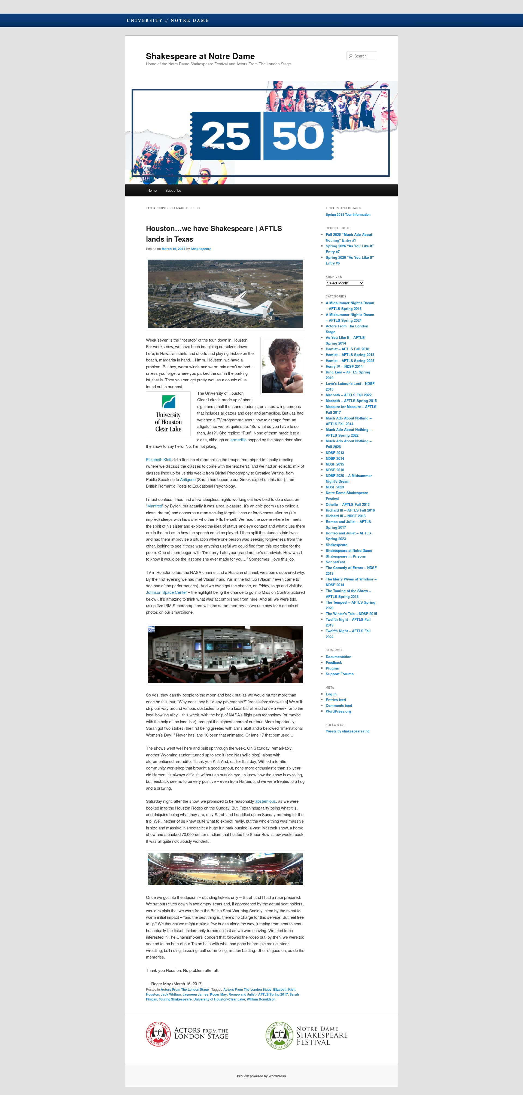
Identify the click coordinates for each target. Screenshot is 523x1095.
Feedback (334, 662)
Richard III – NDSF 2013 (346, 515)
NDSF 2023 (335, 486)
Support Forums (340, 673)
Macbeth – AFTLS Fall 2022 (349, 394)
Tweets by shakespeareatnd (347, 731)
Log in (331, 693)
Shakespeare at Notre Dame (200, 56)
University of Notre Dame (167, 20)
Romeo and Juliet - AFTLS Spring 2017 (258, 994)
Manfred (154, 506)
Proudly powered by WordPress (261, 1075)
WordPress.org (338, 711)
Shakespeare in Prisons (346, 556)
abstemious (265, 801)
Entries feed (336, 699)
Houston (152, 994)
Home (152, 190)
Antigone (188, 479)
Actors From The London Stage (185, 989)
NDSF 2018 (335, 469)
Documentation (338, 656)
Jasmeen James (195, 994)
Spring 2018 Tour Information (348, 214)
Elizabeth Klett (158, 459)
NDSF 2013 (335, 452)
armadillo (238, 439)
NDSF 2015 (335, 464)
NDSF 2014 (335, 458)
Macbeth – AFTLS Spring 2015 (351, 400)
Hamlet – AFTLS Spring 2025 (350, 360)
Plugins (332, 668)
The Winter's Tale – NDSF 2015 (351, 613)
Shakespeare (201, 248)
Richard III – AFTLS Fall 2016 (350, 510)
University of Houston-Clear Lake (219, 999)
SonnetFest (335, 561)
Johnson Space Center (166, 592)
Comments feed (339, 705)
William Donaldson (261, 999)
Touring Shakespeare (175, 999)
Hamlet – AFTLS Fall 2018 (347, 348)
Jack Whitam (171, 994)
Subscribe (173, 190)
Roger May (218, 994)
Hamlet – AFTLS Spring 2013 (350, 354)
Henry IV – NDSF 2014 (344, 366)
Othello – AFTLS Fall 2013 (348, 504)
